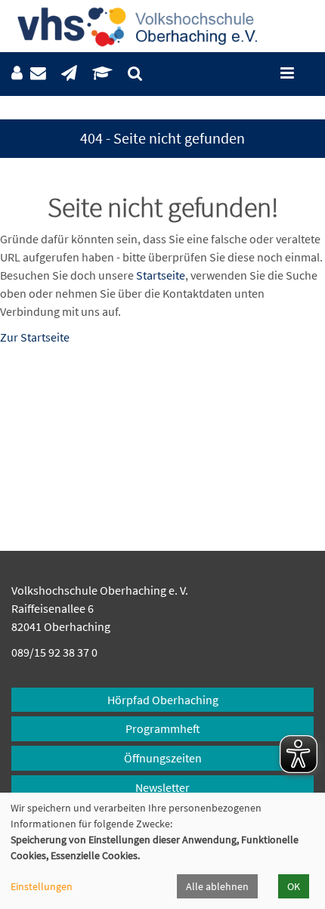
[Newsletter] (69, 73)
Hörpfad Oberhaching (162, 699)
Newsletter (162, 787)
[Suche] (135, 73)
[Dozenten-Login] (102, 73)
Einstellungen (42, 886)
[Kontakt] (38, 73)
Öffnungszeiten (163, 757)
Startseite (160, 275)
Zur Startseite (35, 337)
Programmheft (162, 728)
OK (293, 886)
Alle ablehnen (217, 886)
